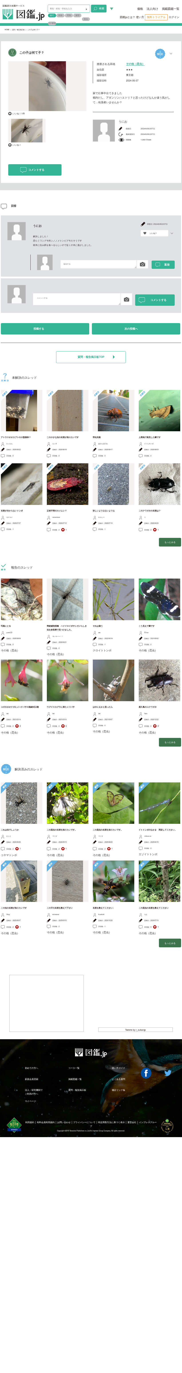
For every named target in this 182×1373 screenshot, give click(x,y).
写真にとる (6, 626)
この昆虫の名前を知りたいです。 (62, 830)
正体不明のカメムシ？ (57, 511)
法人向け (152, 8)
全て (52, 15)
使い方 (140, 17)
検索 (101, 8)
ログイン (174, 17)
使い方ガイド (118, 1067)
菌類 (77, 15)
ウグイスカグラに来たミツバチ (61, 707)
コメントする (36, 169)
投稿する (39, 328)
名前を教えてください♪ (103, 908)
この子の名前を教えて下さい (60, 908)
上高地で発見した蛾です (150, 437)
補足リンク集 (118, 1090)
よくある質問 (118, 1079)
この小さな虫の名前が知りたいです (63, 437)
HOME (7, 29)
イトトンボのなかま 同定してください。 (158, 830)
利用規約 (29, 1122)
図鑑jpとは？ (127, 17)
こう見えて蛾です (147, 626)
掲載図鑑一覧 (170, 8)
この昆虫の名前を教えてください (154, 908)
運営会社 (131, 1122)
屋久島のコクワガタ (148, 707)
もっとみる (170, 542)
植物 (60, 15)
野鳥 (69, 15)
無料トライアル (156, 17)
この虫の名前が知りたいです (14, 908)
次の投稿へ (131, 328)
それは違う (98, 626)
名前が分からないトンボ (12, 511)
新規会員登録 (31, 1079)
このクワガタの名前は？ (150, 511)
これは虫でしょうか (10, 830)
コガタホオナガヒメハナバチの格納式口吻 (20, 707)
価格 (140, 8)
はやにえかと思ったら (103, 707)
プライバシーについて (84, 1122)
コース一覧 (73, 1067)
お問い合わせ (64, 1122)
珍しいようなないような (104, 511)
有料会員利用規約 (46, 1122)
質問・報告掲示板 (18, 29)
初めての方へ (31, 1067)
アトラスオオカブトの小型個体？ (16, 437)
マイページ (30, 1101)
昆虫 (86, 19)
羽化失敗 (97, 437)
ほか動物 (52, 23)
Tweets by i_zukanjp (135, 1029)
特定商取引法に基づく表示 (111, 1122)
